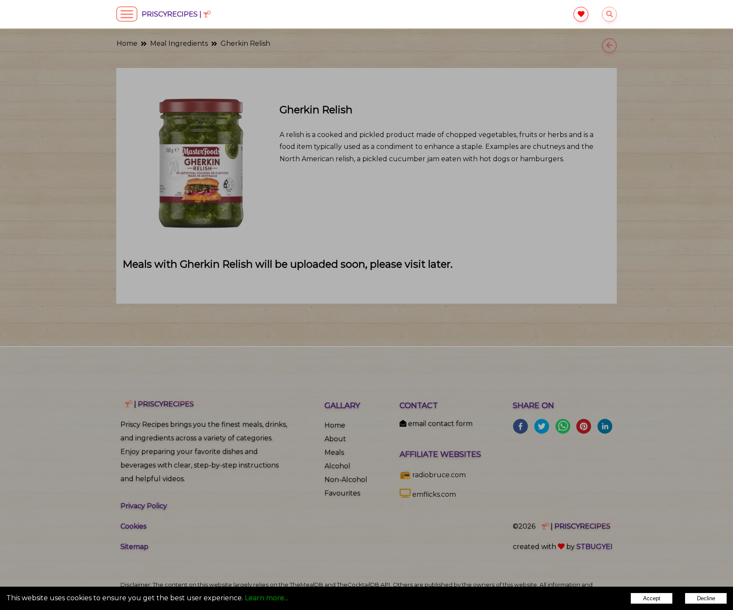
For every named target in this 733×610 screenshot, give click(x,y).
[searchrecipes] (609, 14)
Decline (706, 598)
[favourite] (581, 14)
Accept (651, 598)
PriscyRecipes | (172, 14)
